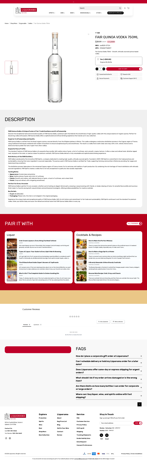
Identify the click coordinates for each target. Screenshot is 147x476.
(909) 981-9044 (93, 459)
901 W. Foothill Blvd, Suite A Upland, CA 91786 (14, 423)
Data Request (81, 442)
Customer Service (83, 421)
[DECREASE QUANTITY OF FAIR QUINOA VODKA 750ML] (97, 69)
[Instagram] (10, 438)
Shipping (80, 431)
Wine (40, 425)
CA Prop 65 (80, 428)
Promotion (42, 418)
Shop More (42, 431)
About (59, 418)
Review (59, 435)
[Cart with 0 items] (129, 8)
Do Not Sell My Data (83, 438)
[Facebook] (6, 438)
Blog (58, 425)
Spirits (41, 421)
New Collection (44, 435)
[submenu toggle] (56, 13)
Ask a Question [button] (104, 321)
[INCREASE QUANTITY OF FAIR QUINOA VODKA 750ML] (103, 69)
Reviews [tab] (25, 324)
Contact (60, 431)
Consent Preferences (84, 445)
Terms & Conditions (136, 453)
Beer (40, 428)
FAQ (78, 418)
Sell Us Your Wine (63, 428)
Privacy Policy (82, 425)
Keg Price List (62, 421)
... (73, 1)
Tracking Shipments (84, 435)
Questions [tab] (36, 324)
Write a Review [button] (119, 321)
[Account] (125, 8)
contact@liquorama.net (81, 459)
